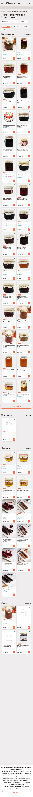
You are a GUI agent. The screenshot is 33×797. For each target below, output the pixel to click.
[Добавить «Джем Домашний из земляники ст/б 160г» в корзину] (14, 303)
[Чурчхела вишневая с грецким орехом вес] (9, 531)
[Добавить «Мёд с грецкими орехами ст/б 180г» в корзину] (14, 472)
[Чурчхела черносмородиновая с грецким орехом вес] (9, 580)
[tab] (8, 393)
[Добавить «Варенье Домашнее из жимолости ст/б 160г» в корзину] (29, 132)
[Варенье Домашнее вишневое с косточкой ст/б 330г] (24, 92)
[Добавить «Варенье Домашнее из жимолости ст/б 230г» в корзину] (14, 156)
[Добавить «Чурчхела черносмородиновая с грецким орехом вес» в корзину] (14, 594)
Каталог (9, 11)
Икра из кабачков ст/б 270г (8, 369)
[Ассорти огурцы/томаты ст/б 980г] (24, 44)
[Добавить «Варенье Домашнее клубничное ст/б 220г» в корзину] (29, 205)
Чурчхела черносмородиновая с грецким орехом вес (7, 589)
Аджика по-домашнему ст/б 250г (23, 621)
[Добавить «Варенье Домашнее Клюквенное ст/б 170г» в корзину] (14, 229)
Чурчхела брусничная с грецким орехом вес (8, 515)
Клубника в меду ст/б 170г (8, 394)
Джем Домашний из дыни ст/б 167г (23, 272)
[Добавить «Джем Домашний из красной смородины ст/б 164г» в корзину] (29, 303)
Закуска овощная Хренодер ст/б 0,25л (9, 346)
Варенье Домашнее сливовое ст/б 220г (21, 248)
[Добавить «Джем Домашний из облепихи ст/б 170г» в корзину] (14, 327)
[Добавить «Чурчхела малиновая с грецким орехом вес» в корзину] (14, 570)
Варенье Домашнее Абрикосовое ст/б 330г (22, 77)
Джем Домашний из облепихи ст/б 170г (7, 321)
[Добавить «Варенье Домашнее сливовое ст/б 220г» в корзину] (29, 254)
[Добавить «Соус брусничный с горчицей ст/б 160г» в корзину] (14, 652)
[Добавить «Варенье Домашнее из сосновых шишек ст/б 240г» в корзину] (14, 180)
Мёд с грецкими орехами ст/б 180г (9, 466)
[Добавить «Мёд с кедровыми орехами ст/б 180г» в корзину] (29, 472)
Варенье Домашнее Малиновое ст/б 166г (22, 223)
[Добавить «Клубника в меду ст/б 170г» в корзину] (14, 401)
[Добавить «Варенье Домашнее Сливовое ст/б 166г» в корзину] (14, 254)
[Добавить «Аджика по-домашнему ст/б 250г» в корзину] (29, 627)
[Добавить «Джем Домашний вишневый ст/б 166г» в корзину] (14, 278)
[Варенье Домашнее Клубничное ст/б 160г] (9, 190)
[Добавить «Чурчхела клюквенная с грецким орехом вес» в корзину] (29, 546)
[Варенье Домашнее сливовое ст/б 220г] (24, 239)
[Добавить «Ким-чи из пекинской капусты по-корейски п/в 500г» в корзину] (14, 439)
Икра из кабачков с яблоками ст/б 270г (21, 370)
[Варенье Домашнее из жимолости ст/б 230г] (9, 141)
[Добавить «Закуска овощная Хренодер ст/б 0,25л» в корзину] (14, 352)
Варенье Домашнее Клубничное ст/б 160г (7, 199)
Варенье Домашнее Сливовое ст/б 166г (7, 248)
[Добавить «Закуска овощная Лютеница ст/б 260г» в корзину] (29, 327)
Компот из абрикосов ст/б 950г (23, 395)
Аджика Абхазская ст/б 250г (8, 621)
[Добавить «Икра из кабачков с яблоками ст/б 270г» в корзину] (29, 376)
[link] (13, 3)
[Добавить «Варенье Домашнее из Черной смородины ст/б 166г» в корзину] (29, 180)
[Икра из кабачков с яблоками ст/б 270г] (24, 361)
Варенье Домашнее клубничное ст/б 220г (22, 199)
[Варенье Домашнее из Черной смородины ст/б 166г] (24, 166)
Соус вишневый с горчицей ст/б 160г (23, 646)
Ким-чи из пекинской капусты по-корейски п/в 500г (8, 433)
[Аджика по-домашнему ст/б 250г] (24, 613)
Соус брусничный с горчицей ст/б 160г (7, 646)
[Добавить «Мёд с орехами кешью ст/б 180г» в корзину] (14, 497)
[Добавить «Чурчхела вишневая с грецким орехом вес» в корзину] (14, 546)
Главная (3, 11)
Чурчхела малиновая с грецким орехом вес (7, 564)
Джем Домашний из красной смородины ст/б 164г (22, 297)
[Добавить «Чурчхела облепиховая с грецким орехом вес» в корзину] (29, 570)
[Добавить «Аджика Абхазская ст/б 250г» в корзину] (14, 627)
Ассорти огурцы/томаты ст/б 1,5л (9, 52)
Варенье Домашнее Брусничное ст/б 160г (7, 101)
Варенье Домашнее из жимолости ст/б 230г (7, 150)
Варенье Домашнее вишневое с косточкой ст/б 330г (23, 101)
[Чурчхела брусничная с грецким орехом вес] (9, 506)
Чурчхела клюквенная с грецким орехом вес (22, 540)
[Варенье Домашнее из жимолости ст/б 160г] (24, 117)
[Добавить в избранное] (14, 38)
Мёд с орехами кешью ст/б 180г (8, 491)
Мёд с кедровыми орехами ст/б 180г (23, 466)
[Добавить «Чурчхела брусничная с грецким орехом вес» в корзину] (14, 521)
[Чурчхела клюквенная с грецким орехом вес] (24, 531)
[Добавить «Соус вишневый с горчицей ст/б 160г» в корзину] (29, 652)
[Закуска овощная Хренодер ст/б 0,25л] (9, 337)
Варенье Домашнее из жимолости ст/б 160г (22, 126)
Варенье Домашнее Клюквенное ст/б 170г (7, 223)
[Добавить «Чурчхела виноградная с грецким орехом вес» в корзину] (29, 521)
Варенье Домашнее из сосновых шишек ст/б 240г (8, 175)
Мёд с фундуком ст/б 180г (23, 490)
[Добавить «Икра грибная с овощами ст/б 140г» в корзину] (29, 352)
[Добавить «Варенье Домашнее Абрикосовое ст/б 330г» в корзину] (29, 83)
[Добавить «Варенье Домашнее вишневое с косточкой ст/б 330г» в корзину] (29, 107)
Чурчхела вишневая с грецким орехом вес (7, 540)
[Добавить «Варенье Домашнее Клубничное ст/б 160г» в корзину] (14, 205)
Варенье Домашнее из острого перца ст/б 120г (22, 150)
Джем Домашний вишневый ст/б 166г (9, 272)
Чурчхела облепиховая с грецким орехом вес (22, 564)
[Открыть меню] (2, 3)
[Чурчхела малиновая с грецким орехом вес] (9, 555)
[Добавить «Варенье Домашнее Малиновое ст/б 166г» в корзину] (29, 229)
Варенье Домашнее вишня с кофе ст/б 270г (9, 126)
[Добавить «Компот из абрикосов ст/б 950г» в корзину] (29, 401)
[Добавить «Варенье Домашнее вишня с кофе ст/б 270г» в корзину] (14, 132)
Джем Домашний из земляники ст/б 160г (7, 297)
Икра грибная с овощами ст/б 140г (23, 346)
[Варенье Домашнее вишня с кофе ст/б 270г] (9, 117)
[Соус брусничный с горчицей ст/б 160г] (9, 637)
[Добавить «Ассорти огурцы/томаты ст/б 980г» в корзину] (29, 58)
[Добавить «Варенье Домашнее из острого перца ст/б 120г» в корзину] (29, 156)
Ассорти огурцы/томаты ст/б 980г (23, 52)
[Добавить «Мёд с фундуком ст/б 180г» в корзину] (29, 497)
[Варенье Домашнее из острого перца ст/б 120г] (24, 141)
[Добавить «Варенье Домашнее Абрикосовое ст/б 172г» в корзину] (14, 83)
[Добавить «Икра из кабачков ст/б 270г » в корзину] (14, 376)
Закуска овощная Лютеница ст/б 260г (23, 321)
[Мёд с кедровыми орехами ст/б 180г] (24, 458)
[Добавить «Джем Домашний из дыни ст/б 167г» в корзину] (29, 278)
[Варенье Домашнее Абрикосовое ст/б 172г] (9, 68)
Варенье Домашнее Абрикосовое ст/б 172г (8, 77)
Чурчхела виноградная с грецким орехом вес (22, 515)
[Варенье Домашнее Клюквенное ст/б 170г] (9, 215)
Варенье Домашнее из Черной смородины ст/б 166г (22, 175)
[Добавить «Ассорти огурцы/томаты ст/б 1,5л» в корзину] (14, 58)
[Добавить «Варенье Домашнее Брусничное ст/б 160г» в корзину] (14, 107)
